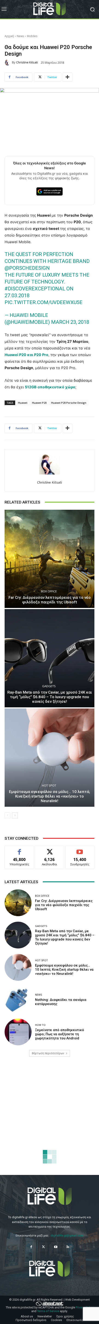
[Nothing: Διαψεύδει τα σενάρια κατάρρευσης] (18, 999)
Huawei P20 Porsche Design (68, 402)
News (20, 36)
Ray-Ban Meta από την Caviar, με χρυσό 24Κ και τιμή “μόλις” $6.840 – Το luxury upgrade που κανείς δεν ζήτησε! (49, 697)
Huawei (22, 402)
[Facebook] (31, 1246)
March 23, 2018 (70, 322)
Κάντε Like (19, 849)
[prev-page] (7, 815)
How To (40, 1025)
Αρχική (9, 36)
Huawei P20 (39, 402)
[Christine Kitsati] (8, 62)
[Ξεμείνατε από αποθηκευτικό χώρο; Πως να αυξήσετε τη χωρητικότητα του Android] (18, 1032)
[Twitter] (43, 1246)
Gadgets (49, 686)
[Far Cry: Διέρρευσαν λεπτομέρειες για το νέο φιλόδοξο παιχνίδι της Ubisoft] (49, 559)
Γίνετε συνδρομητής (80, 851)
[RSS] (67, 1246)
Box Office (49, 591)
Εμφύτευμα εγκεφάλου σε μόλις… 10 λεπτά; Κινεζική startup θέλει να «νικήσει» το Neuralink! (49, 796)
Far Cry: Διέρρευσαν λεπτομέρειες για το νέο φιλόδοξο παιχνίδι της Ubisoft (50, 599)
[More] (67, 77)
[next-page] (15, 815)
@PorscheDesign (27, 268)
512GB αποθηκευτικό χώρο (50, 387)
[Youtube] (55, 1246)
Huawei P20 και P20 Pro (26, 354)
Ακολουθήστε (50, 849)
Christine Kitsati (27, 62)
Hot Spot (49, 785)
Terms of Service (48, 1311)
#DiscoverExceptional (35, 288)
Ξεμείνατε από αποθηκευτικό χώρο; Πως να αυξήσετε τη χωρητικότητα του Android (59, 1034)
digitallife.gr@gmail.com (67, 1235)
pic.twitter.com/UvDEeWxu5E (43, 302)
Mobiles (32, 36)
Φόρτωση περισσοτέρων (48, 1053)
